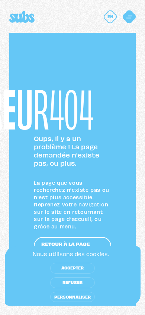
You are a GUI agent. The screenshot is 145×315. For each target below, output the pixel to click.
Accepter (72, 268)
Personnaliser (72, 297)
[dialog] (73, 276)
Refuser (72, 282)
